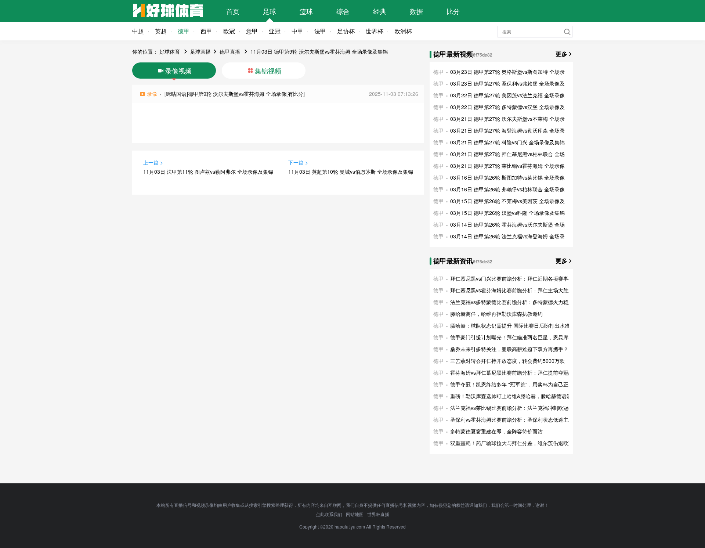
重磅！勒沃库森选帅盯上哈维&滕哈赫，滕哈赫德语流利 (513, 396)
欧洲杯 (403, 31)
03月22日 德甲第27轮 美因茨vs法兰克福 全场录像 (507, 95)
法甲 (320, 31)
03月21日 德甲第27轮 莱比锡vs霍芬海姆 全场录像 (507, 165)
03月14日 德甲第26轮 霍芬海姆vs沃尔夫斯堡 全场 (507, 224)
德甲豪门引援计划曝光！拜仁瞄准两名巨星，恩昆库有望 (514, 337)
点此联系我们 (329, 514)
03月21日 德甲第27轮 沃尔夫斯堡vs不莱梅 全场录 (507, 118)
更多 (561, 54)
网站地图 (355, 514)
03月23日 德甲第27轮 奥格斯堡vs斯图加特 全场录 (507, 71)
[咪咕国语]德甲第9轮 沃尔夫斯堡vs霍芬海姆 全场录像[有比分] (234, 93)
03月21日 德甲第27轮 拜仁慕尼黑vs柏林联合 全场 (507, 154)
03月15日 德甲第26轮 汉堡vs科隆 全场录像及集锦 (507, 212)
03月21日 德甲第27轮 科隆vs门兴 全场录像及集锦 (507, 142)
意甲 (252, 31)
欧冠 (229, 31)
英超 (161, 31)
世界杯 (374, 31)
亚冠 (275, 31)
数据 (416, 11)
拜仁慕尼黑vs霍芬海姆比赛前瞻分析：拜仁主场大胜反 (512, 290)
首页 (232, 11)
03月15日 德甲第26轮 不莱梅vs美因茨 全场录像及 (507, 201)
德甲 (183, 31)
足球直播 (200, 51)
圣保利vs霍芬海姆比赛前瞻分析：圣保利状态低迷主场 (512, 419)
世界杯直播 (378, 514)
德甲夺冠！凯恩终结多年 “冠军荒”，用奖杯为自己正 (509, 384)
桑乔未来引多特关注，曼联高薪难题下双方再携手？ (509, 349)
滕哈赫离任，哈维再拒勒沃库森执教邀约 (496, 313)
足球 (269, 11)
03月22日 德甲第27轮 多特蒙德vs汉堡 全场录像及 (507, 107)
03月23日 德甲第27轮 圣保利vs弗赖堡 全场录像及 (507, 83)
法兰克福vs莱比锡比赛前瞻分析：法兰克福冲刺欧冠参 (512, 407)
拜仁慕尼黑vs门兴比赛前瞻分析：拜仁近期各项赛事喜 (512, 278)
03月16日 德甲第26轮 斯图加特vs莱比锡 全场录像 (507, 177)
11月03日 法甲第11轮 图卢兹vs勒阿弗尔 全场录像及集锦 (208, 171)
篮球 (306, 11)
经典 (379, 11)
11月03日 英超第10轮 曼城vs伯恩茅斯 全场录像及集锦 (350, 171)
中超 (138, 31)
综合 (343, 11)
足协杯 (346, 31)
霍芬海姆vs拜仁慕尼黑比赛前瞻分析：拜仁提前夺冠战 (512, 372)
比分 (453, 11)
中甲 (297, 31)
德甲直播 (230, 51)
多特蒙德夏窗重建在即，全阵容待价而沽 (496, 431)
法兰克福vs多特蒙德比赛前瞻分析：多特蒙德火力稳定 (512, 302)
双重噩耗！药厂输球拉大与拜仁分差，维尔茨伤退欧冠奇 (514, 443)
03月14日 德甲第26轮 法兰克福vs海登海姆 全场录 (507, 236)
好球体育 (169, 51)
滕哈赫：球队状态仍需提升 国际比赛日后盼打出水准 (510, 325)
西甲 (206, 31)
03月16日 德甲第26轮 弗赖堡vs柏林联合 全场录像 (507, 189)
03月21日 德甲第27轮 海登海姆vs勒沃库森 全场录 (507, 130)
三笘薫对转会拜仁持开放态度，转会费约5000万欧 (507, 360)
